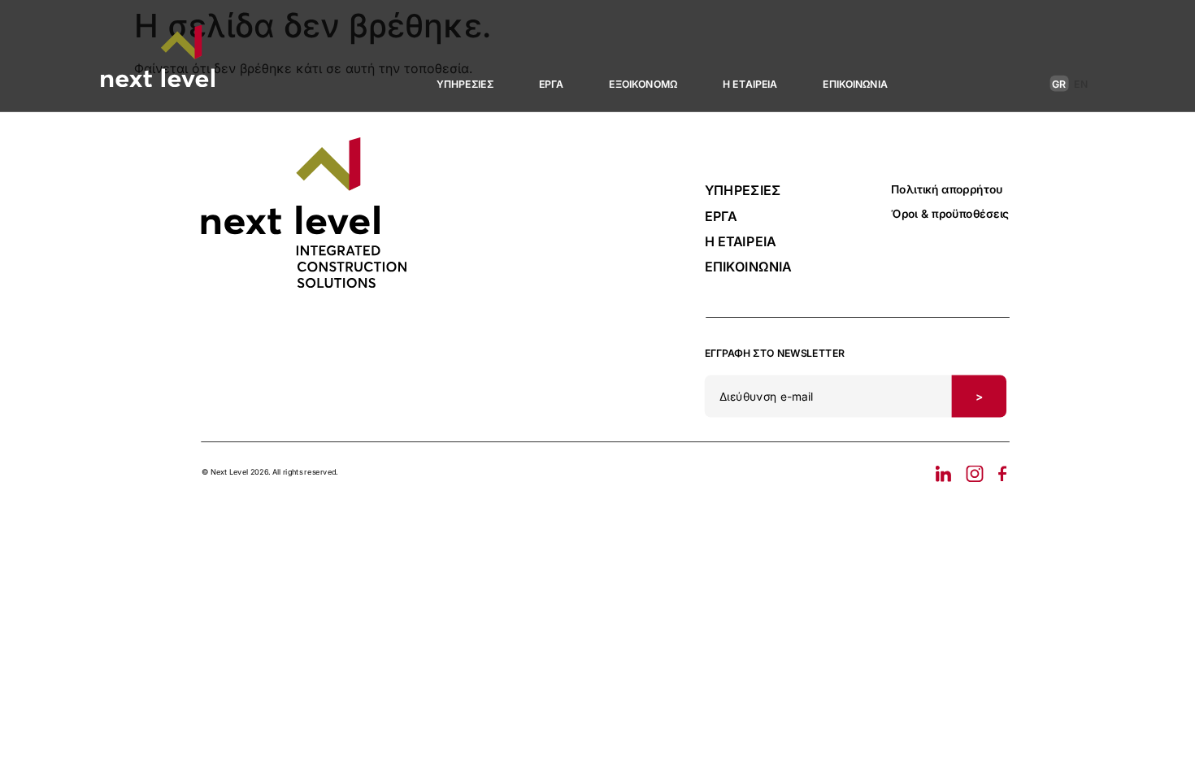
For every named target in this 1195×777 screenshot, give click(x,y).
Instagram (974, 474)
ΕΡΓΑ (551, 84)
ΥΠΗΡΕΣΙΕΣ (465, 84)
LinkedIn (947, 474)
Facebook (998, 474)
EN (1081, 84)
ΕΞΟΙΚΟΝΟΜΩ (643, 84)
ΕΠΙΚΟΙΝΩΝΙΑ (855, 84)
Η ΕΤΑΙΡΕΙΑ (750, 84)
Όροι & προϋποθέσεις (950, 213)
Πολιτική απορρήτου (946, 189)
